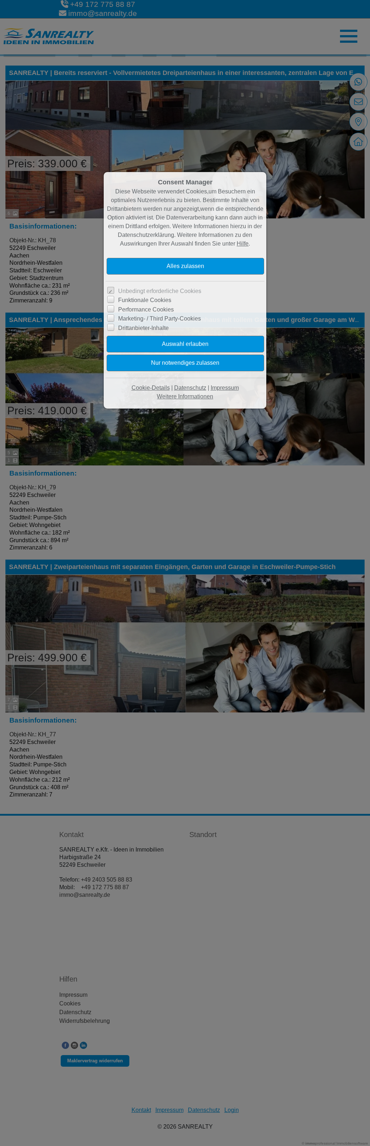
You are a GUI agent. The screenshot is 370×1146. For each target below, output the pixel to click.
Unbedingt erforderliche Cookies (159, 291)
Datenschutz (190, 388)
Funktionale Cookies (144, 300)
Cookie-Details (151, 388)
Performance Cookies (146, 309)
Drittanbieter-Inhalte (143, 328)
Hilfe (243, 244)
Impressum (225, 388)
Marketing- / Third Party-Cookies (159, 318)
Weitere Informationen (185, 396)
